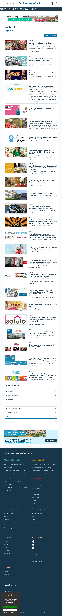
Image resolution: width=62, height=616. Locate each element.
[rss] (13, 3)
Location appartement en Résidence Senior (44, 464)
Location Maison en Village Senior (41, 467)
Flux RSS (6, 550)
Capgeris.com (8, 591)
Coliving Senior (8, 484)
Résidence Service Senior (5, 9)
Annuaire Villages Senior (11, 467)
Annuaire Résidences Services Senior (14, 464)
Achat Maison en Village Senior (41, 473)
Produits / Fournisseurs (38, 491)
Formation (35, 503)
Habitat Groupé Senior (12, 509)
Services (34, 522)
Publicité (6, 574)
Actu (47, 9)
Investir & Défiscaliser (24, 9)
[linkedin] (10, 3)
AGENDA (6, 547)
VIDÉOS (6, 544)
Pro (61, 9)
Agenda (56, 9)
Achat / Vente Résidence (39, 483)
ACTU (5, 542)
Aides (33, 516)
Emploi (34, 500)
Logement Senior (15, 9)
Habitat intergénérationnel (11, 528)
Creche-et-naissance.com (11, 603)
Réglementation (36, 494)
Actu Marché (35, 497)
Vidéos (52, 9)
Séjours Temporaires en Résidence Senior (15, 470)
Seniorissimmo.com (9, 594)
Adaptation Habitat (37, 513)
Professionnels (30, 421)
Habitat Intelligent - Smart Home (13, 522)
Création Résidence (37, 489)
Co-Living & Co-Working (10, 606)
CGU (33, 558)
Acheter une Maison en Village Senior (14, 481)
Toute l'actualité (30, 391)
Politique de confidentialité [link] (10, 612)
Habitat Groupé (33, 9)
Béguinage (7, 516)
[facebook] (5, 3)
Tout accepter (10, 607)
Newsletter (7, 553)
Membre (53, 3)
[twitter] (8, 3)
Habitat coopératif (9, 525)
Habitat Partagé (8, 513)
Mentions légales (37, 561)
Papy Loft (6, 519)
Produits (34, 519)
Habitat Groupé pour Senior (30, 408)
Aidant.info (7, 600)
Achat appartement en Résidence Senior (43, 470)
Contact (6, 571)
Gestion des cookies (41, 613)
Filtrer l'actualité (50, 35)
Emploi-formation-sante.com (12, 597)
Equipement (42, 9)
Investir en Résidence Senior (12, 479)
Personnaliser (10, 610)
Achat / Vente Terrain (38, 486)
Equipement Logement (30, 412)
